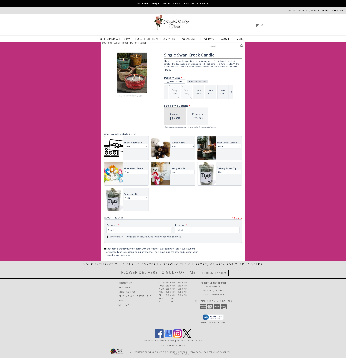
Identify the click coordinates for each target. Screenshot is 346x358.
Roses (138, 38)
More (240, 38)
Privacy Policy (198, 352)
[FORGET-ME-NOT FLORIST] (172, 22)
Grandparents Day (119, 38)
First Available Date (197, 81)
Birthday (152, 38)
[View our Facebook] (159, 337)
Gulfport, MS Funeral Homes (159, 340)
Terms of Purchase (220, 352)
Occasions (188, 38)
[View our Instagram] (177, 337)
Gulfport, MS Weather (173, 345)
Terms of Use (181, 354)
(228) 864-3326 (335, 10)
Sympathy (169, 38)
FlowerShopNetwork (175, 352)
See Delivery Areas (214, 272)
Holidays (208, 38)
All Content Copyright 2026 (146, 352)
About (225, 38)
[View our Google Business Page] (168, 337)
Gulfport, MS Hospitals (189, 340)
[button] (259, 25)
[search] (241, 46)
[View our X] (186, 337)
